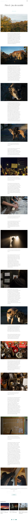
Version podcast (14, 11)
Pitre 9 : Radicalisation (13, 512)
